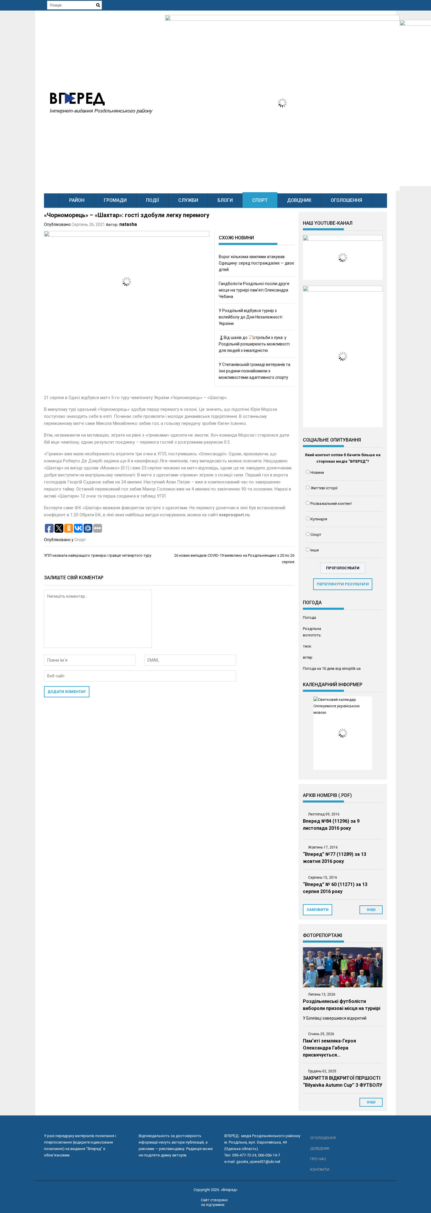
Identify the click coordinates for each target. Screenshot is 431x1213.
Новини (317, 472)
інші (371, 909)
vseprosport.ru (234, 514)
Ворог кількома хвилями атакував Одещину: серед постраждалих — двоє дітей (256, 263)
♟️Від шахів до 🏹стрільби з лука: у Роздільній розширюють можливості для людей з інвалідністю (254, 344)
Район (76, 200)
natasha (128, 224)
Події (152, 200)
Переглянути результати (343, 584)
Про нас (318, 1159)
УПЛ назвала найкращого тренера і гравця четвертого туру (97, 555)
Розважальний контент (331, 503)
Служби (188, 200)
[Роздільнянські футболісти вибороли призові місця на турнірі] (343, 967)
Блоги (225, 200)
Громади (115, 200)
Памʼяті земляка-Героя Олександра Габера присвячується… (329, 1048)
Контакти (319, 1169)
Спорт (260, 200)
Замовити (317, 909)
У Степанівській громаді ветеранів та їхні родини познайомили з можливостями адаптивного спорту (254, 371)
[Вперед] (52, 200)
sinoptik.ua (351, 668)
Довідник (299, 200)
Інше (314, 550)
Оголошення (346, 200)
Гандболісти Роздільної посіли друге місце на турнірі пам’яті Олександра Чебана (254, 290)
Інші (371, 1102)
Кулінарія (318, 519)
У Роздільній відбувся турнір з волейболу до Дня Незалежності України (250, 317)
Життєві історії (323, 488)
